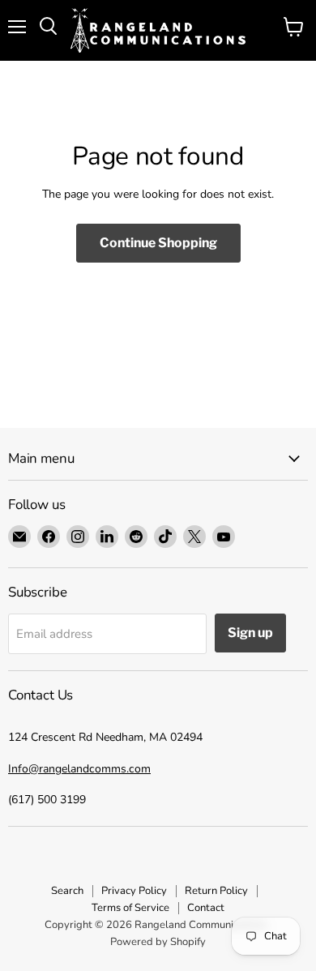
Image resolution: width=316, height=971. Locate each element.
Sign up (250, 632)
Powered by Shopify (158, 942)
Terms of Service (130, 907)
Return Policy (216, 890)
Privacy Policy (134, 890)
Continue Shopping (158, 242)
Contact (205, 907)
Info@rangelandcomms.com (79, 768)
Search (67, 890)
